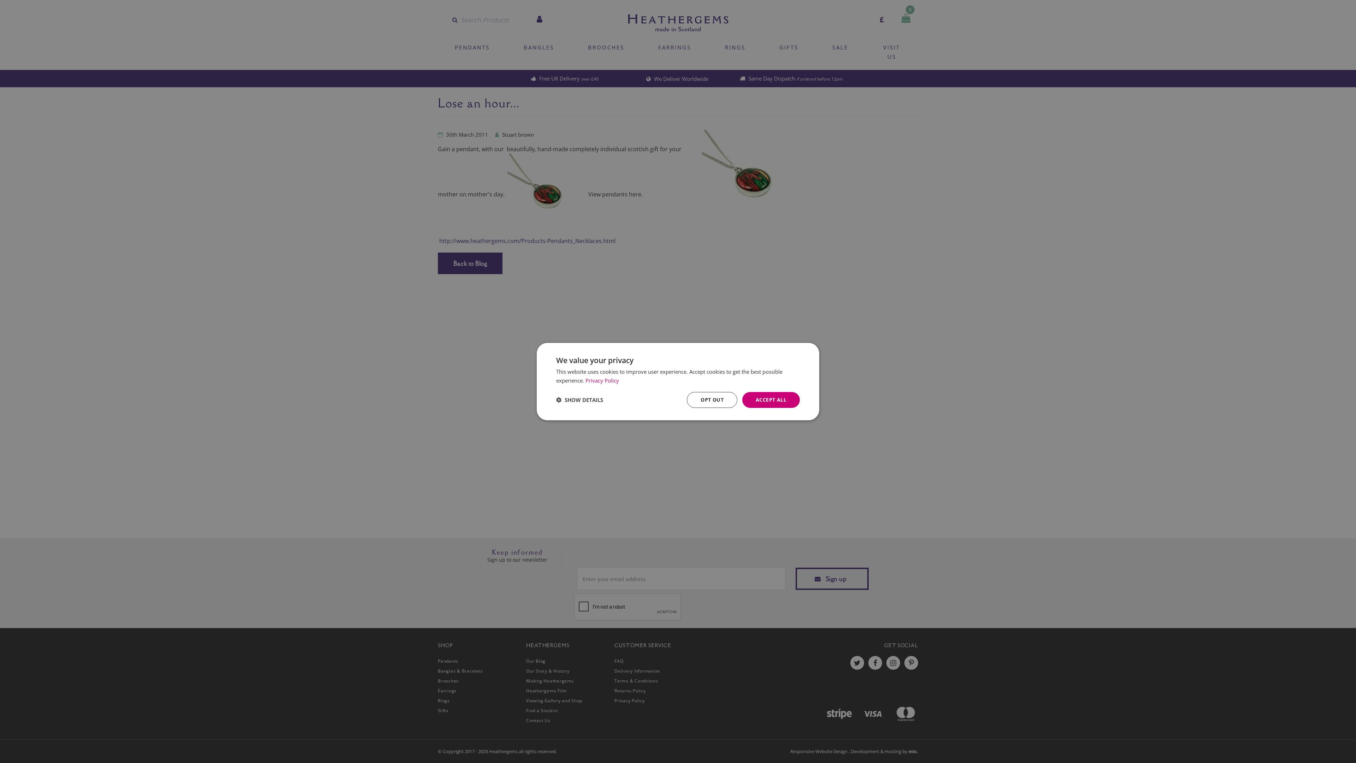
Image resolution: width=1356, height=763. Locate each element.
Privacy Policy (602, 380)
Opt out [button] (712, 399)
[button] (579, 400)
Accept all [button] (771, 399)
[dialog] (678, 381)
